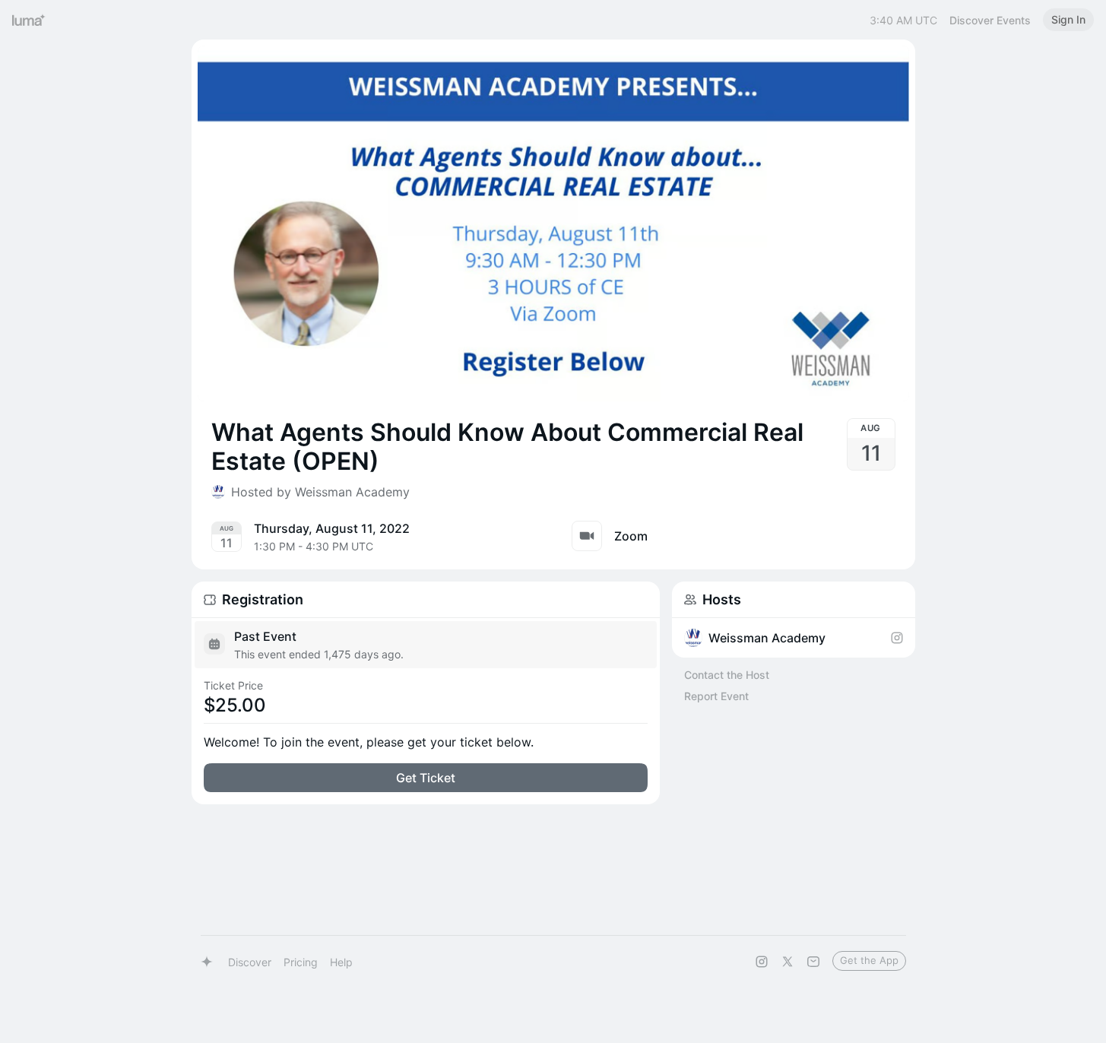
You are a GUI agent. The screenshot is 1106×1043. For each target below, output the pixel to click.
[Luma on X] (787, 962)
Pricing (301, 962)
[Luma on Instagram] (762, 962)
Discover (249, 962)
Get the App (869, 960)
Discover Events (990, 20)
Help (341, 962)
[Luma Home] (29, 19)
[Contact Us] (813, 962)
